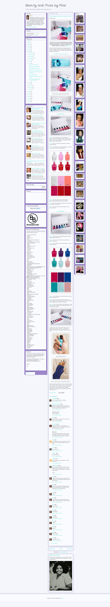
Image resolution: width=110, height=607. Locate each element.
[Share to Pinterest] (63, 392)
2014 (29, 100)
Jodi (50, 143)
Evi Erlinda (54, 398)
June (30, 63)
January (30, 89)
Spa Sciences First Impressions (35, 69)
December (31, 52)
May (30, 82)
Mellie (53, 417)
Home (61, 548)
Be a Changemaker (33, 74)
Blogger (61, 598)
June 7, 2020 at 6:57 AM (56, 409)
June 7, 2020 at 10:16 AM (57, 421)
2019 (29, 91)
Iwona (53, 447)
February (31, 87)
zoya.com (68, 45)
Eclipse (50, 137)
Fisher (50, 299)
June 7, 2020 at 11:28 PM (57, 445)
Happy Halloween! (35, 145)
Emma (50, 146)
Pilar (53, 476)
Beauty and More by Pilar (45, 5)
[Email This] (59, 392)
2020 (29, 51)
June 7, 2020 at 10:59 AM (57, 429)
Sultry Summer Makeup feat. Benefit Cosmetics (34, 80)
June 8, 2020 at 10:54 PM (57, 490)
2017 (29, 94)
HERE (56, 389)
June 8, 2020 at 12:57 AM (57, 450)
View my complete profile (31, 27)
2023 (29, 46)
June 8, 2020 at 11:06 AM (57, 456)
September (31, 58)
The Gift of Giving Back (33, 64)
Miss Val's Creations (56, 404)
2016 (29, 96)
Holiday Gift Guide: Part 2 (37, 174)
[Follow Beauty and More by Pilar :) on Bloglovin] (35, 208)
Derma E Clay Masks (36, 153)
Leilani (50, 199)
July (30, 61)
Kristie (50, 236)
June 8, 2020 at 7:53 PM (56, 474)
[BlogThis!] (60, 392)
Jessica (50, 239)
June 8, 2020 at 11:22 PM (57, 540)
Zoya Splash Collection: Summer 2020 (61, 53)
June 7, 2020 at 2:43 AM (56, 401)
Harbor (50, 296)
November (31, 54)
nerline (53, 458)
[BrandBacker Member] (32, 225)
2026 (29, 40)
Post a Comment (54, 543)
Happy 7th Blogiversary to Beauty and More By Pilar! (38, 124)
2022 (29, 47)
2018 (29, 93)
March (30, 85)
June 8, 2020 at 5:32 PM (56, 463)
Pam (53, 439)
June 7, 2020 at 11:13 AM (57, 437)
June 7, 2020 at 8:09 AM (56, 415)
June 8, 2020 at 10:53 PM (57, 482)
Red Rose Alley (55, 465)
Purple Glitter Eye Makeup (34, 68)
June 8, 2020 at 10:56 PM (57, 502)
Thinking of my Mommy (54, 555)
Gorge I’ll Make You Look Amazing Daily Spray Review (37, 131)
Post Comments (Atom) (63, 552)
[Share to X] (61, 392)
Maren (50, 243)
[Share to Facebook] (62, 392)
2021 (29, 49)
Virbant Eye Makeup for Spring (38, 168)
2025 (29, 42)
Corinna (51, 304)
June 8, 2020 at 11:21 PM (57, 513)
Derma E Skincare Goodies (34, 66)
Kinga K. (54, 453)
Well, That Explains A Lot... (37, 138)
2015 (29, 98)
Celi (50, 203)
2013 (29, 101)
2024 (29, 44)
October (30, 56)
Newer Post (52, 548)
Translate (36, 35)
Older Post (69, 548)
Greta (50, 206)
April (30, 84)
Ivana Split (54, 424)
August (30, 59)
